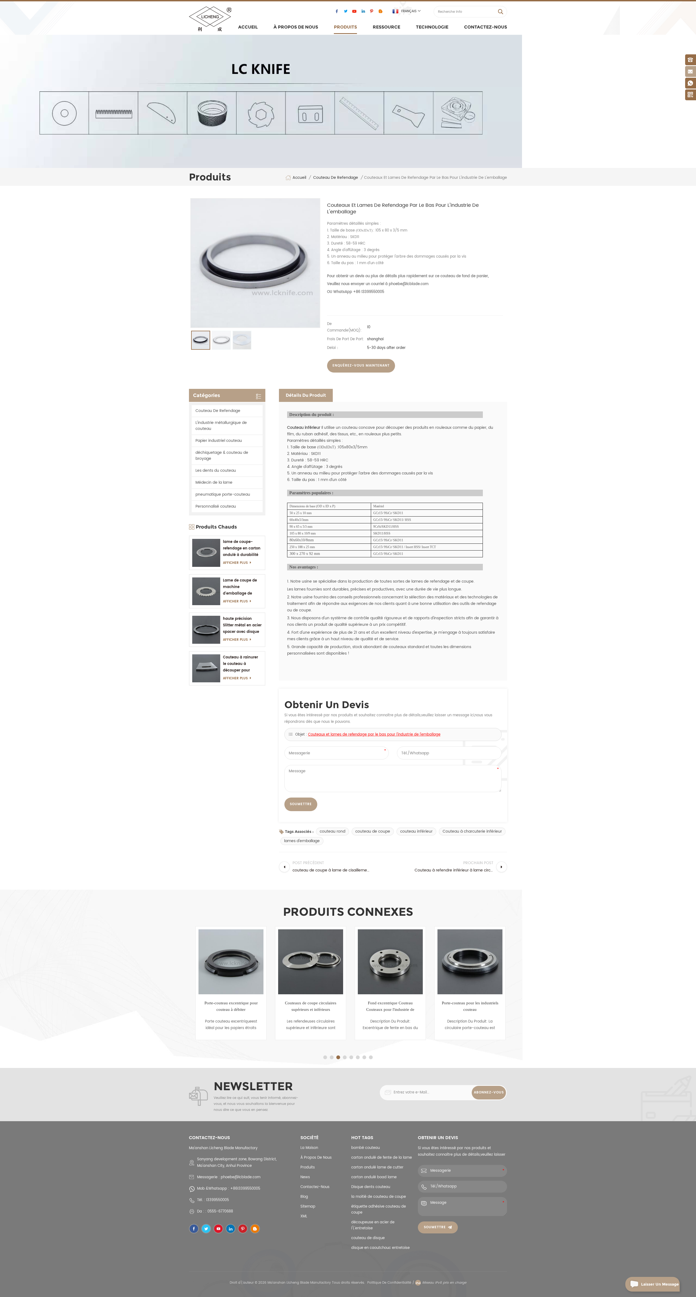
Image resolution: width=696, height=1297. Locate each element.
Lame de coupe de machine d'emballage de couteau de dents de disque (242, 587)
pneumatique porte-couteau (222, 494)
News (305, 1177)
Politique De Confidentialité (389, 1282)
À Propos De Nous (296, 27)
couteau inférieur (416, 831)
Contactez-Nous (485, 27)
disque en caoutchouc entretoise (380, 1248)
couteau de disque (368, 1238)
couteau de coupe (372, 831)
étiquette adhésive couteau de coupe (378, 1209)
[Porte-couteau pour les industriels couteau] (467, 961)
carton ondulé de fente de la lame (381, 1158)
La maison (309, 1148)
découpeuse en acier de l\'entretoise (372, 1225)
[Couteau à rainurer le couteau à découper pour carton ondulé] (206, 668)
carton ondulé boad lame (374, 1177)
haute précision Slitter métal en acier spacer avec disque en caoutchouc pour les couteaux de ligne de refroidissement (242, 625)
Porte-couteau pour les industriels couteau (468, 1006)
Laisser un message (660, 1284)
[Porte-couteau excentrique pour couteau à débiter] (228, 961)
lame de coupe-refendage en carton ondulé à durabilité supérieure (241, 548)
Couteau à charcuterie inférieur (472, 831)
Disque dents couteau (370, 1187)
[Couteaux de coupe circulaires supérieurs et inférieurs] (308, 961)
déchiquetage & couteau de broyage (221, 455)
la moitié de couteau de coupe (378, 1197)
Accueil (248, 27)
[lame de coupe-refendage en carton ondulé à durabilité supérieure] (206, 553)
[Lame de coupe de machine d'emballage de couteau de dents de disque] (206, 591)
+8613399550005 (245, 1189)
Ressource (386, 27)
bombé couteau (365, 1148)
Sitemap (307, 1207)
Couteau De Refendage (335, 178)
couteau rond (332, 831)
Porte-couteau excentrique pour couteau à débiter (229, 1006)
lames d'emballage (302, 841)
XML (303, 1216)
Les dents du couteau (215, 470)
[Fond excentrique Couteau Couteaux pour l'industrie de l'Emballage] (388, 961)
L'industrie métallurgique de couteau (221, 426)
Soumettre (435, 1227)
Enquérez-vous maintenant (361, 365)
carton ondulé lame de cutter (377, 1167)
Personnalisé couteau (215, 506)
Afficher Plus (235, 562)
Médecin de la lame (213, 482)
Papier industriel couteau (218, 440)
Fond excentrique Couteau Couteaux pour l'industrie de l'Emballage (388, 1007)
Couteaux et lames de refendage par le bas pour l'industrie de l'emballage (374, 734)
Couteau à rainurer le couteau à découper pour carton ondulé (240, 664)
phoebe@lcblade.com (240, 1177)
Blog (304, 1197)
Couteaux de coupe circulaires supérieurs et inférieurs (308, 1006)
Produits (345, 27)
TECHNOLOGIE (432, 27)
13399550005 (217, 1200)
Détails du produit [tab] (306, 395)
